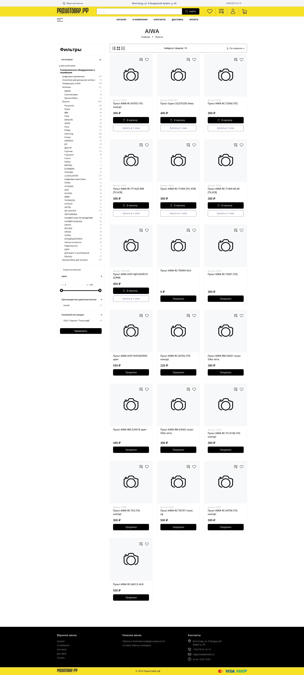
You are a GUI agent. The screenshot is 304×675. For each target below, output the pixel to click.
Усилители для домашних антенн (78, 80)
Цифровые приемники (73, 76)
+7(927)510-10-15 (233, 3)
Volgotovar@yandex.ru (203, 654)
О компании (140, 19)
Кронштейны (71, 98)
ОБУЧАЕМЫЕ (70, 214)
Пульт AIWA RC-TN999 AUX (175, 270)
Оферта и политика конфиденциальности (143, 641)
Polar (66, 116)
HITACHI (68, 204)
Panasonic (69, 105)
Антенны (66, 87)
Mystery (68, 256)
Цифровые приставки (75, 179)
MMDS (67, 91)
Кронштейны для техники (75, 260)
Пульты (159, 36)
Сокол (67, 158)
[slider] (61, 290)
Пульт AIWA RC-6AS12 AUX (128, 584)
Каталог (121, 19)
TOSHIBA (68, 172)
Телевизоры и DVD (71, 83)
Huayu (67, 137)
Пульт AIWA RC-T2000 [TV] (223, 103)
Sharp (67, 109)
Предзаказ (178, 298)
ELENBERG (69, 169)
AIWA (67, 197)
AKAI (66, 190)
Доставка (177, 19)
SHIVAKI (68, 193)
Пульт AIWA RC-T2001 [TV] (223, 274)
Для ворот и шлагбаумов (76, 253)
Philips (67, 130)
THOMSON (69, 200)
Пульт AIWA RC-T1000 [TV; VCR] (178, 188)
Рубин (67, 162)
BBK (66, 112)
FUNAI (67, 183)
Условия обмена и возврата (136, 645)
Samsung (68, 134)
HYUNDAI (68, 186)
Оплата (193, 19)
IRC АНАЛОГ (70, 211)
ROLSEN (68, 228)
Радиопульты (71, 246)
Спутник (68, 151)
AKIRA (67, 123)
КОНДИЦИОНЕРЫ (73, 239)
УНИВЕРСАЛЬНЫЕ (73, 221)
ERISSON (68, 120)
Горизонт (69, 155)
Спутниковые (71, 94)
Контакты (160, 19)
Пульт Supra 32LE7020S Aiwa (177, 103)
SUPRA (67, 235)
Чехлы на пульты (72, 242)
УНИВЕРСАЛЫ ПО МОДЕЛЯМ (78, 218)
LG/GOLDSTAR (71, 176)
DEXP (67, 249)
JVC (65, 144)
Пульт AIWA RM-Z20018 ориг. (130, 429)
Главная (145, 36)
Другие (68, 147)
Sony (66, 127)
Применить (80, 330)
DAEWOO (68, 141)
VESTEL (67, 207)
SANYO (67, 225)
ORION (67, 232)
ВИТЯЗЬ (68, 165)
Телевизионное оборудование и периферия (77, 71)
